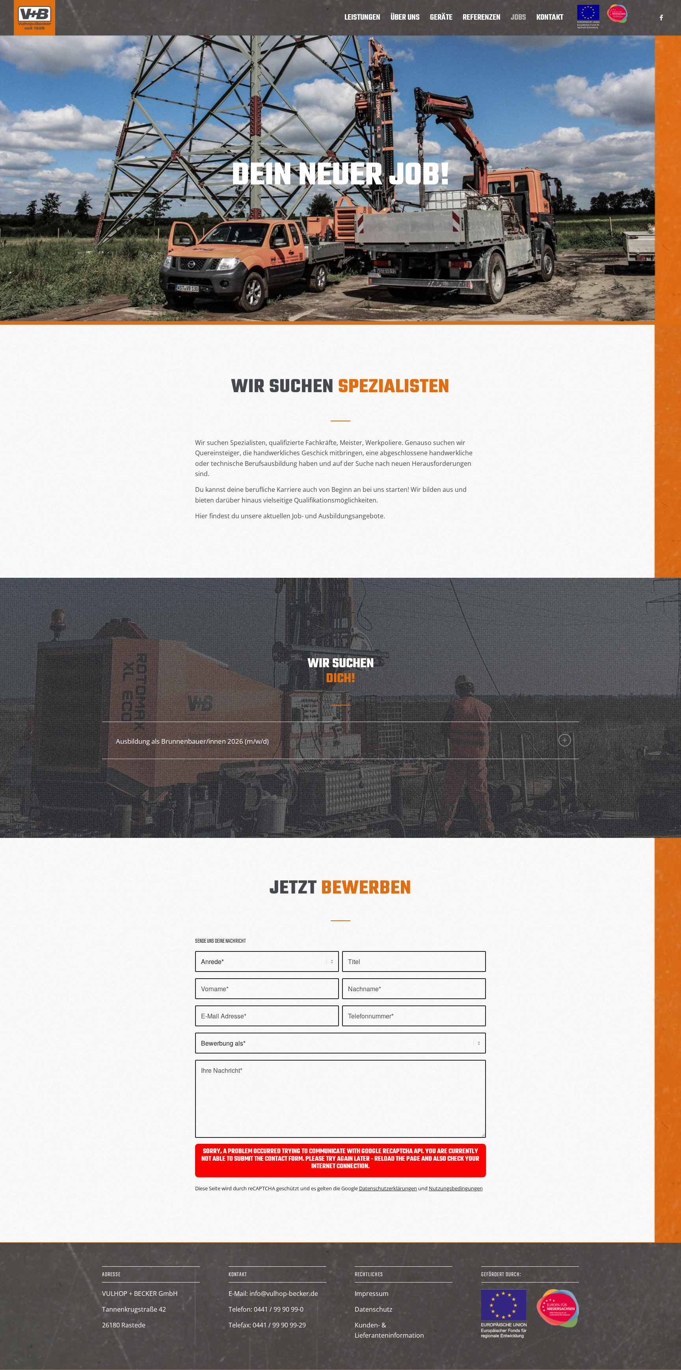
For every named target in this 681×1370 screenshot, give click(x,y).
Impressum (372, 1293)
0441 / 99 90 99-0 (278, 1309)
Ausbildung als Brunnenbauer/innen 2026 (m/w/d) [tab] (192, 741)
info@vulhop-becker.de (283, 1293)
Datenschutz (374, 1309)
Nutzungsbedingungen (456, 1188)
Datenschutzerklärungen (388, 1188)
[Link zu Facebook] (661, 17)
